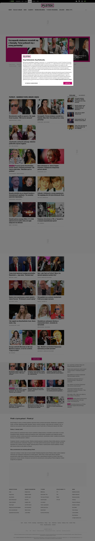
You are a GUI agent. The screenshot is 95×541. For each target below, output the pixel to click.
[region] (47, 70)
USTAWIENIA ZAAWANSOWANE (31, 83)
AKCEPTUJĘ (67, 83)
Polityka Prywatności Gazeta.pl (61, 79)
